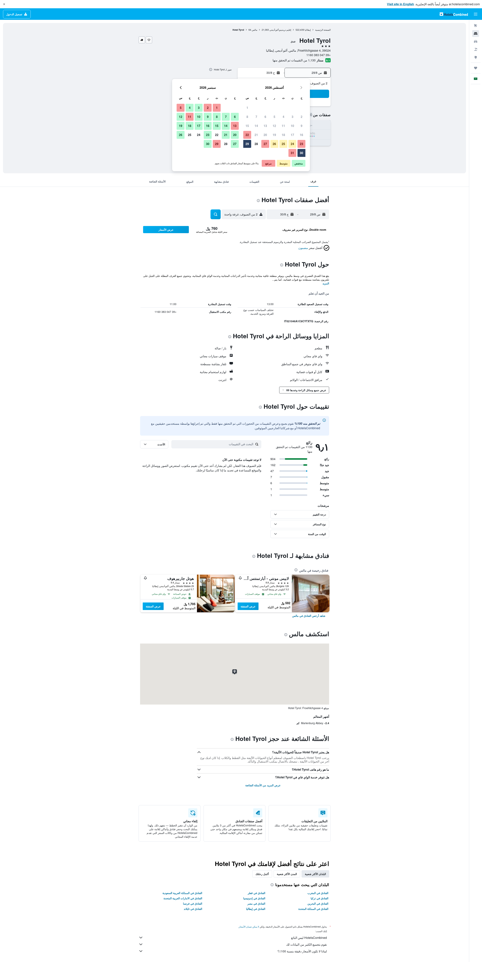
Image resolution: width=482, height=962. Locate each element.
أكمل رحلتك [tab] (262, 874)
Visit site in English (400, 4)
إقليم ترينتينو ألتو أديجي (280, 29)
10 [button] (292, 126)
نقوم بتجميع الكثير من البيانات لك (306, 944)
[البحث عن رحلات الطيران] (475, 25)
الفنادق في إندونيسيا (254, 898)
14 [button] (256, 126)
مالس (254, 29)
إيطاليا (308, 29)
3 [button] (292, 117)
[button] (4, 4)
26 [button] (274, 144)
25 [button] (283, 144)
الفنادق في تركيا (319, 898)
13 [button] (265, 126)
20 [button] (265, 135)
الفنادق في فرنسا (192, 903)
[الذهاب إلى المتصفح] (475, 57)
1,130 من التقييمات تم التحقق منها (294, 60)
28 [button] (256, 144)
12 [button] (274, 126)
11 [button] (283, 126)
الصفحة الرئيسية (323, 29)
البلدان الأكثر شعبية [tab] (315, 874)
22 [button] (247, 135)
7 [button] (256, 117)
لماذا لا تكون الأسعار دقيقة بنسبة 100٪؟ (302, 951)
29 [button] (247, 144)
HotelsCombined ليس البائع (309, 937)
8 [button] (247, 117)
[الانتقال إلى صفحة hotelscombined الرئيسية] (453, 14)
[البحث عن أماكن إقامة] (475, 33)
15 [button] (247, 126)
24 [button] (292, 144)
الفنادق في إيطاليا (255, 909)
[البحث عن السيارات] (475, 41)
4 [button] (283, 117)
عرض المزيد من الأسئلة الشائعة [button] (263, 785)
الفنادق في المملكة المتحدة (313, 909)
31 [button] (292, 153)
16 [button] (301, 135)
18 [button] (283, 135)
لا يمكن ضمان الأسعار (249, 926)
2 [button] (301, 117)
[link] (308, 615)
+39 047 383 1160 (318, 55)
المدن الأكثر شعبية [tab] (287, 874)
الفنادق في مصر (256, 903)
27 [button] (265, 144)
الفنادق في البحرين (317, 903)
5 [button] (274, 117)
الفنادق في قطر (256, 893)
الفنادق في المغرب (317, 893)
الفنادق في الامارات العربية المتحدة (183, 898)
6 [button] (265, 117)
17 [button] (292, 135)
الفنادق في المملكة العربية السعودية (182, 893)
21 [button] (256, 135)
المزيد (326, 283)
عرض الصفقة (248, 606)
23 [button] (301, 144)
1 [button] (247, 107)
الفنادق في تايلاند (193, 909)
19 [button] (274, 135)
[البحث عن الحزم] (475, 49)
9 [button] (301, 126)
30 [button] (301, 153)
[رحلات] (475, 68)
